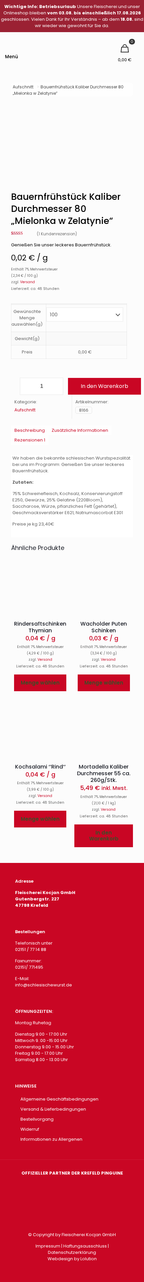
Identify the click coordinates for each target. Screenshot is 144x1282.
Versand (27, 282)
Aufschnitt (23, 87)
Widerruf (29, 1129)
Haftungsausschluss (85, 1246)
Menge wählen (40, 682)
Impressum (47, 1246)
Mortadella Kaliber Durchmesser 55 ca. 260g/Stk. (104, 773)
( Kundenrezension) (57, 234)
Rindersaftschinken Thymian (40, 627)
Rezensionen (29, 440)
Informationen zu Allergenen (51, 1139)
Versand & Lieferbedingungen (53, 1109)
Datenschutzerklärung (72, 1252)
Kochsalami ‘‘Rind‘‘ (40, 767)
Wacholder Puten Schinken (103, 627)
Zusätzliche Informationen (80, 430)
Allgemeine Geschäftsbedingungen (59, 1099)
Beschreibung (29, 430)
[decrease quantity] (27, 386)
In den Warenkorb (104, 386)
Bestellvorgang (37, 1119)
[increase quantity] (56, 386)
